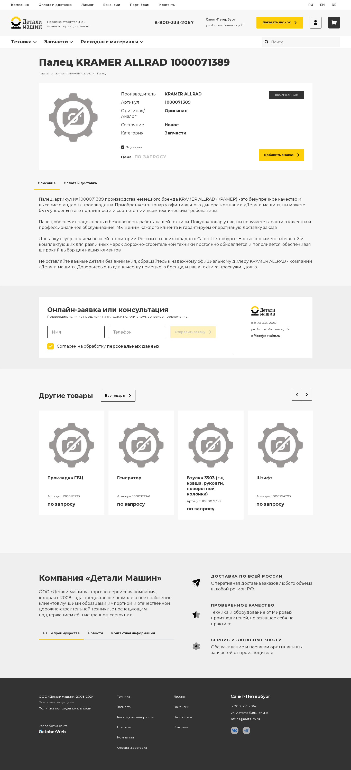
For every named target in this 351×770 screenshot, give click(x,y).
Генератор (129, 477)
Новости (124, 727)
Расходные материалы (109, 42)
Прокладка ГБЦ (66, 477)
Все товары (115, 395)
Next (307, 395)
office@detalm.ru (265, 336)
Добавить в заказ (278, 155)
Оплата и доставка (55, 5)
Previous (297, 395)
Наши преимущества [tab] (61, 633)
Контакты (167, 5)
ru (310, 5)
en (322, 5)
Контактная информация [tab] (133, 633)
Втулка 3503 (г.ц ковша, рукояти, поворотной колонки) (205, 485)
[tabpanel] (175, 230)
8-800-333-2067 (174, 22)
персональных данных (133, 346)
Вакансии (111, 5)
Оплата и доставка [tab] (80, 183)
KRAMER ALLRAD (286, 95)
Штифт (264, 477)
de (334, 5)
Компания (20, 5)
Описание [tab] (47, 183)
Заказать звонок (277, 22)
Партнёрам (140, 5)
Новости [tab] (95, 633)
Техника (21, 42)
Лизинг (87, 5)
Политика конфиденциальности (65, 708)
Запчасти (56, 42)
